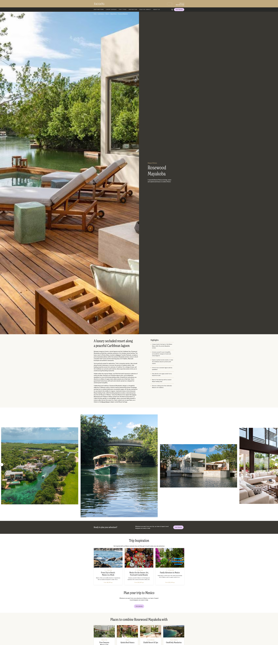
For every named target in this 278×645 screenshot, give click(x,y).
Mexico (107, 13)
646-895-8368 (180, 4)
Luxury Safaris (111, 9)
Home (95, 13)
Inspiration (133, 9)
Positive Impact (145, 9)
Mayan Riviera (114, 13)
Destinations (99, 9)
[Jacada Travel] (99, 4)
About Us (156, 9)
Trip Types (122, 9)
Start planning (139, 606)
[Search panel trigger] (172, 9)
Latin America (101, 13)
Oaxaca (134, 394)
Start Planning (179, 9)
